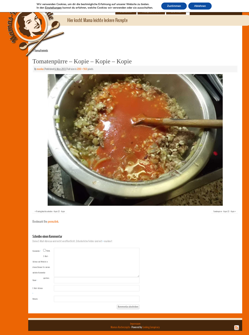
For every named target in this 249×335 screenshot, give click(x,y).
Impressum (135, 324)
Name (34, 280)
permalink (53, 221)
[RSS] (236, 327)
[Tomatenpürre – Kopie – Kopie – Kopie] (135, 140)
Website (35, 298)
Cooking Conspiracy (151, 327)
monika (40, 69)
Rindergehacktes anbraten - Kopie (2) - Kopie (50, 211)
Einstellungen (53, 8)
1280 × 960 (82, 69)
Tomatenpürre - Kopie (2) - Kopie (223, 211)
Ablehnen (200, 6)
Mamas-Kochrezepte (30, 24)
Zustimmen (174, 6)
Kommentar (36, 251)
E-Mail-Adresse (37, 291)
